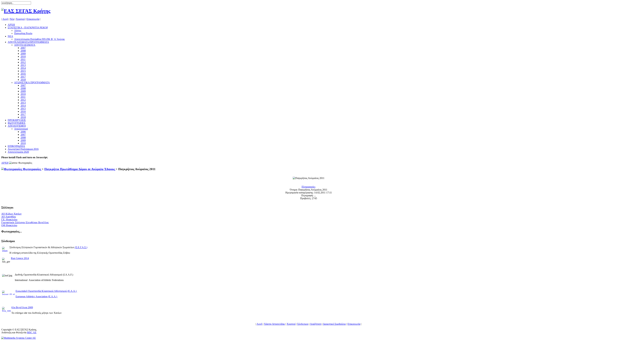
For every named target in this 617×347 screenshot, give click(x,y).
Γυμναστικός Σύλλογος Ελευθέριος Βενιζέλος (25, 222)
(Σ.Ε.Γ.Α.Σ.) (81, 247)
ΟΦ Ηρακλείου (9, 225)
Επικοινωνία (33, 19)
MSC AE (31, 332)
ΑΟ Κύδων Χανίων (11, 213)
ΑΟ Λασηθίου (8, 216)
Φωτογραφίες (32, 169)
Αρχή (5, 19)
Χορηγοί (20, 19)
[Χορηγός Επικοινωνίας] (18, 338)
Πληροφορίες (308, 186)
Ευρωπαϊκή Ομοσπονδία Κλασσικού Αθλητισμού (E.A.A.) (46, 291)
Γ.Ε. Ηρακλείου (9, 219)
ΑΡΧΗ (5, 162)
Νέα (12, 19)
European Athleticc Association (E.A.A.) (37, 296)
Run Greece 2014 (20, 258)
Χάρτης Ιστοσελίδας (274, 324)
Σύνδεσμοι (302, 324)
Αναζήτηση (315, 324)
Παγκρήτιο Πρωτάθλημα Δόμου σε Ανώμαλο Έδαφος (80, 169)
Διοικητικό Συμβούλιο (334, 324)
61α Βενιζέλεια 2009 (22, 307)
